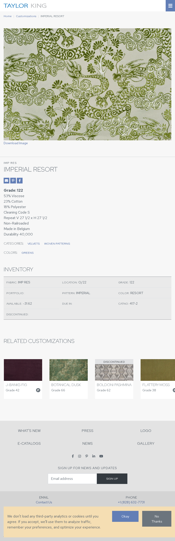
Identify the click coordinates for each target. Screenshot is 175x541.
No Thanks (157, 518)
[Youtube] (101, 456)
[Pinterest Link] (13, 180)
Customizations (26, 16)
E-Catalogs (29, 443)
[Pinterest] (86, 456)
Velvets (34, 244)
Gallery (145, 443)
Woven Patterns (57, 244)
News (87, 443)
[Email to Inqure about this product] (6, 180)
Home (8, 16)
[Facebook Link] (20, 180)
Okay (125, 516)
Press (87, 430)
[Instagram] (79, 456)
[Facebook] (73, 456)
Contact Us (44, 502)
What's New (29, 430)
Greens (27, 253)
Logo (145, 430)
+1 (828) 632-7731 (131, 502)
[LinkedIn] (93, 456)
